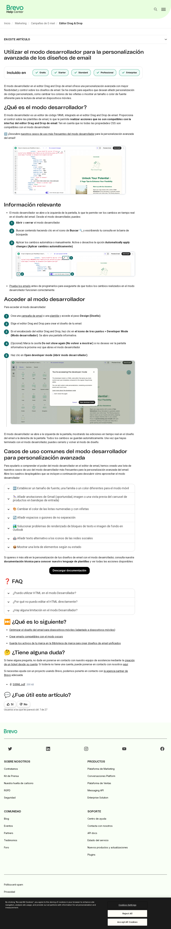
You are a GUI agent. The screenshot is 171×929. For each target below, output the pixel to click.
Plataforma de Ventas (99, 783)
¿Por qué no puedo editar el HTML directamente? (45, 601)
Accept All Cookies (127, 922)
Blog (6, 818)
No (25, 704)
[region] (85, 913)
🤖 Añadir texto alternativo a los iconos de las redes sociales (53, 538)
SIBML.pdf (19, 684)
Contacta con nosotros (100, 825)
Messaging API (96, 790)
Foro (6, 847)
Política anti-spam (13, 884)
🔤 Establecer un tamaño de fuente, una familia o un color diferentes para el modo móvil (71, 488)
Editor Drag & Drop (70, 23)
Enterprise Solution (98, 797)
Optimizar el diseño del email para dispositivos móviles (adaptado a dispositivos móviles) (62, 629)
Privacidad (9, 892)
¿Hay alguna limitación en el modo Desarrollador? (45, 610)
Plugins (91, 854)
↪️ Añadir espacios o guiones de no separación (44, 517)
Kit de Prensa (11, 776)
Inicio (7, 23)
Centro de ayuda (97, 818)
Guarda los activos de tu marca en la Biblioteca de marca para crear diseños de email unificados (65, 643)
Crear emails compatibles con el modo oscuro (36, 636)
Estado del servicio (98, 840)
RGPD (7, 790)
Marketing (21, 23)
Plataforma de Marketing (101, 768)
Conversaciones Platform (101, 776)
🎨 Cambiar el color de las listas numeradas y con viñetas (51, 509)
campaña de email (31, 315)
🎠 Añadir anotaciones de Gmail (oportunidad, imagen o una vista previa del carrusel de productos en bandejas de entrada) (70, 498)
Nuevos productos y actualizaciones (108, 847)
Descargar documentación (69, 570)
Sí (12, 704)
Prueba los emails (20, 286)
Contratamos (11, 768)
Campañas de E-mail (43, 23)
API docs (92, 833)
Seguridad (10, 797)
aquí (125, 664)
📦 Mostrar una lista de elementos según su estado (47, 547)
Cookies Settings (127, 905)
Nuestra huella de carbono (18, 783)
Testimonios (10, 840)
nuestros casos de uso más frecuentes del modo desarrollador (58, 134)
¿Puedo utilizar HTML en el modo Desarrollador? (44, 593)
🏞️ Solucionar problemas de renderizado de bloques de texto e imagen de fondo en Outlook (68, 527)
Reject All (127, 913)
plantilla (54, 315)
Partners (8, 833)
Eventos (8, 825)
